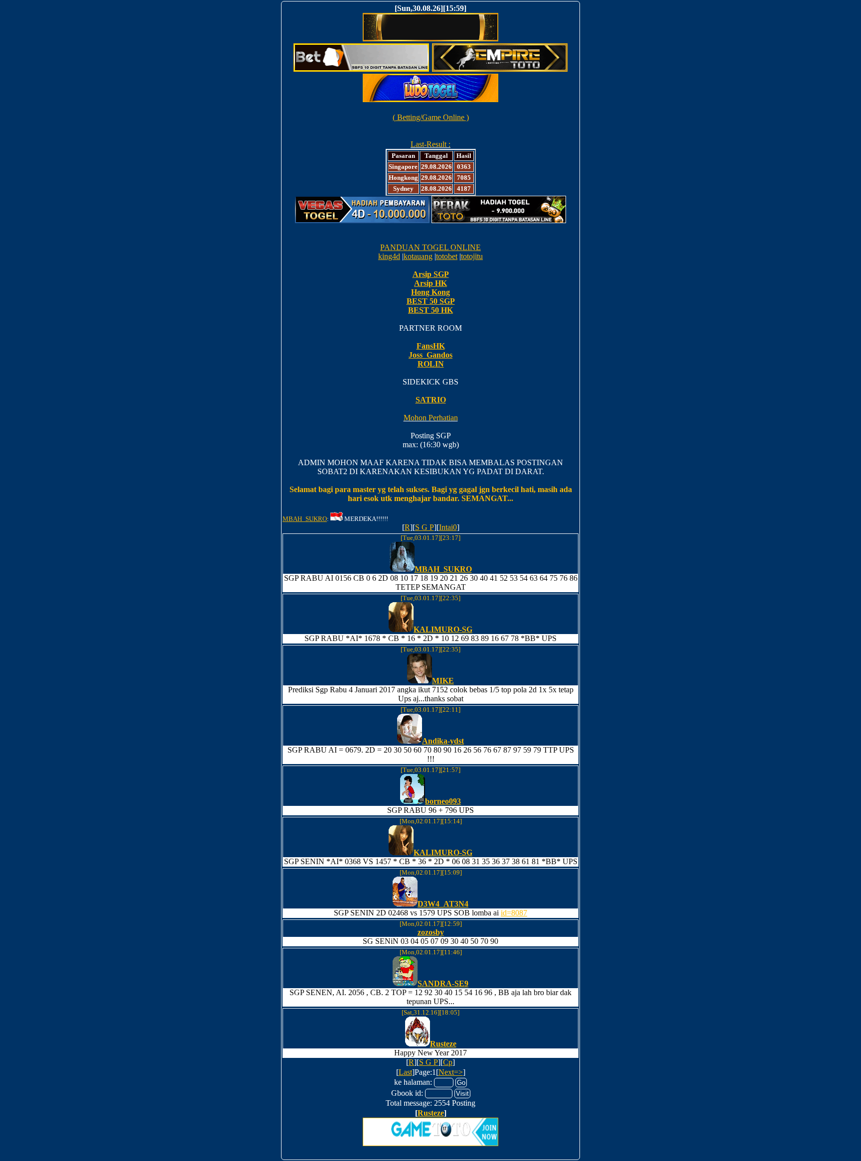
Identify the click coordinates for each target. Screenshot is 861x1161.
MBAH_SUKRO (305, 518)
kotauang (418, 256)
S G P (424, 527)
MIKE (443, 680)
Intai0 (448, 527)
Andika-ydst (443, 741)
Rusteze (443, 1043)
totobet (446, 256)
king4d (389, 256)
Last (405, 1072)
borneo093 (443, 801)
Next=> (450, 1072)
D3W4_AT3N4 (443, 904)
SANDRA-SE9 (443, 983)
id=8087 (514, 912)
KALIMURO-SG (443, 629)
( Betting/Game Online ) (431, 117)
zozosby (431, 932)
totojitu (472, 256)
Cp (447, 1062)
